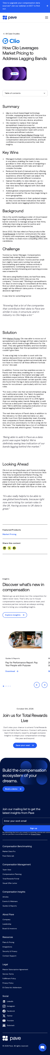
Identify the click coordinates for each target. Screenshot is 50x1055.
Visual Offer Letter (37, 236)
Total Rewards (9, 234)
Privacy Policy (35, 834)
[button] (46, 17)
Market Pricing (13, 338)
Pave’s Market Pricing (30, 135)
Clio (7, 113)
